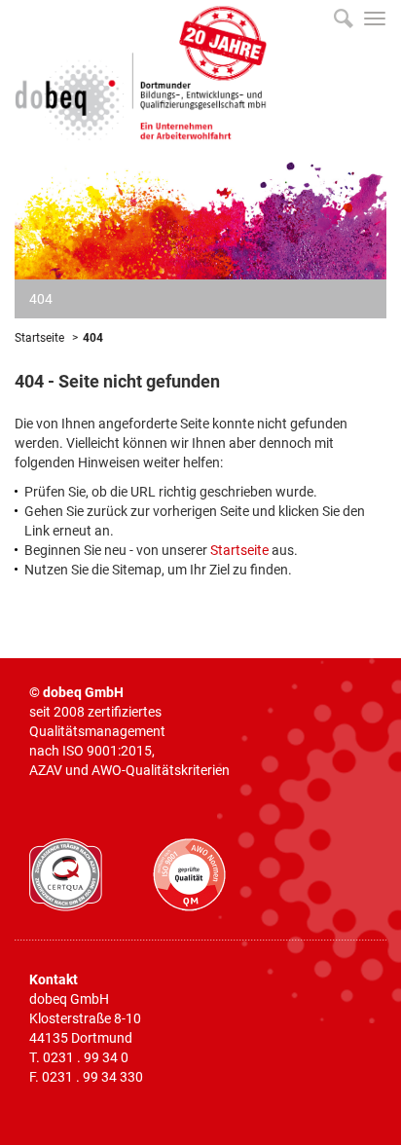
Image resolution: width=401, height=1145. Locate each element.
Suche (343, 18)
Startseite (39, 338)
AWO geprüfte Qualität (189, 874)
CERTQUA (65, 874)
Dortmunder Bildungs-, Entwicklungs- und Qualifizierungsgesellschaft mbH (141, 70)
